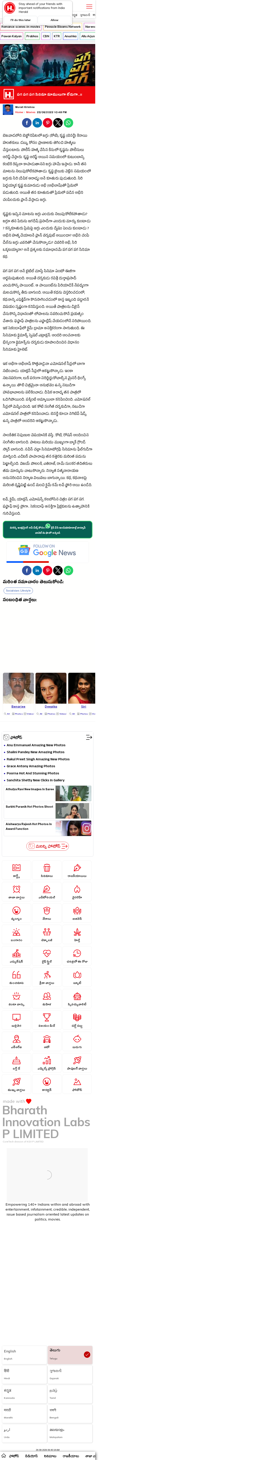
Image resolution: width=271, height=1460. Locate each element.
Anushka (70, 36)
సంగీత (49, 407)
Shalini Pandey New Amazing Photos (35, 752)
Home (19, 112)
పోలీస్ (26, 150)
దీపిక (48, 393)
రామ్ (60, 464)
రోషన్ (67, 435)
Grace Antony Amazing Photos (31, 766)
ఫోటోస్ (16, 737)
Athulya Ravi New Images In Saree (30, 789)
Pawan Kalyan (11, 36)
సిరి (15, 179)
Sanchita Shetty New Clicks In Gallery (35, 780)
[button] (27, 123)
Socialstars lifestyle (18, 590)
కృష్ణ (62, 136)
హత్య (35, 150)
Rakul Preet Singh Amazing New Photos (38, 759)
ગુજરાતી (85, 15)
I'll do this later (21, 20)
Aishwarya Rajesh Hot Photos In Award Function (29, 827)
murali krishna (25, 107)
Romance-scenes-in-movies (20, 27)
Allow (54, 20)
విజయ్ (25, 464)
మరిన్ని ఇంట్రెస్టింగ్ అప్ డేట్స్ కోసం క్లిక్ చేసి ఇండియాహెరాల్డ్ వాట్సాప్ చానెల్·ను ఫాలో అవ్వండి (48, 530)
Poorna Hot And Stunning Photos (33, 773)
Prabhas (32, 36)
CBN (46, 36)
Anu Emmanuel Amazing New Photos (36, 745)
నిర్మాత (51, 471)
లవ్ (61, 485)
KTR (57, 36)
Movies (31, 112)
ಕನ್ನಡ (74, 15)
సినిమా (84, 250)
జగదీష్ (33, 221)
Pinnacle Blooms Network (63, 27)
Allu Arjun (88, 36)
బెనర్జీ (54, 414)
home (3, 1455)
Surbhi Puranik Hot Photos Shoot (29, 807)
